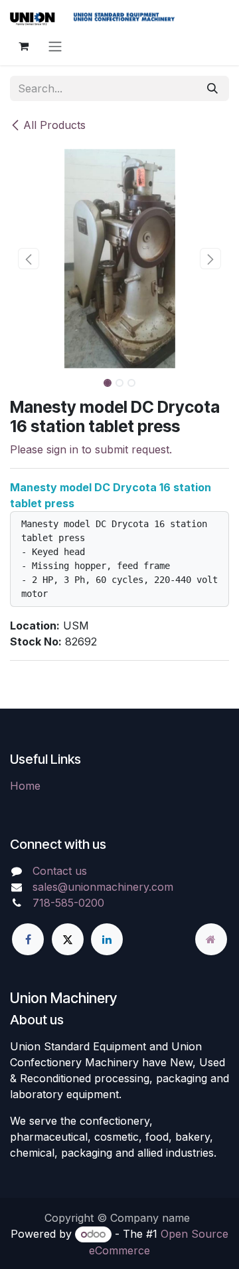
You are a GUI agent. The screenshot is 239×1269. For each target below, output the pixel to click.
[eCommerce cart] (23, 46)
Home (25, 785)
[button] (28, 258)
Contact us (60, 870)
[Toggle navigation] (55, 46)
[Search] (212, 88)
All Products (54, 125)
